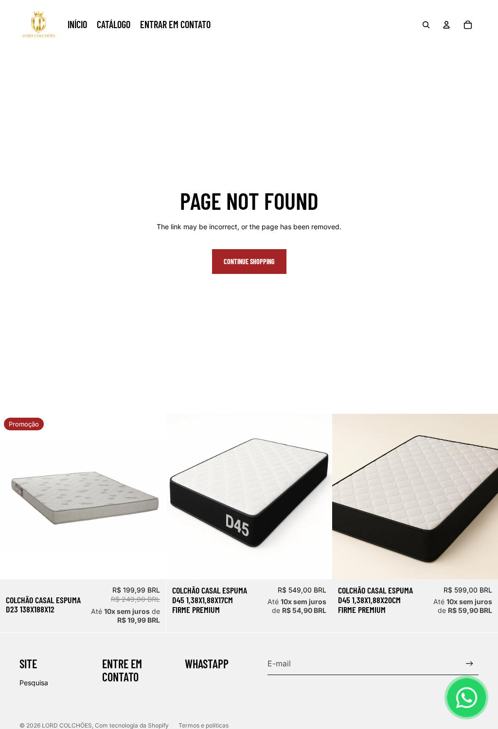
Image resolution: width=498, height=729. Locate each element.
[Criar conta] (470, 664)
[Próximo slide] (317, 496)
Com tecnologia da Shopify (132, 725)
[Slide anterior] (181, 496)
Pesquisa (33, 682)
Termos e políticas (203, 725)
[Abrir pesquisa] (426, 24)
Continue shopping (249, 261)
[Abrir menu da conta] (446, 24)
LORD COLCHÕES (67, 725)
